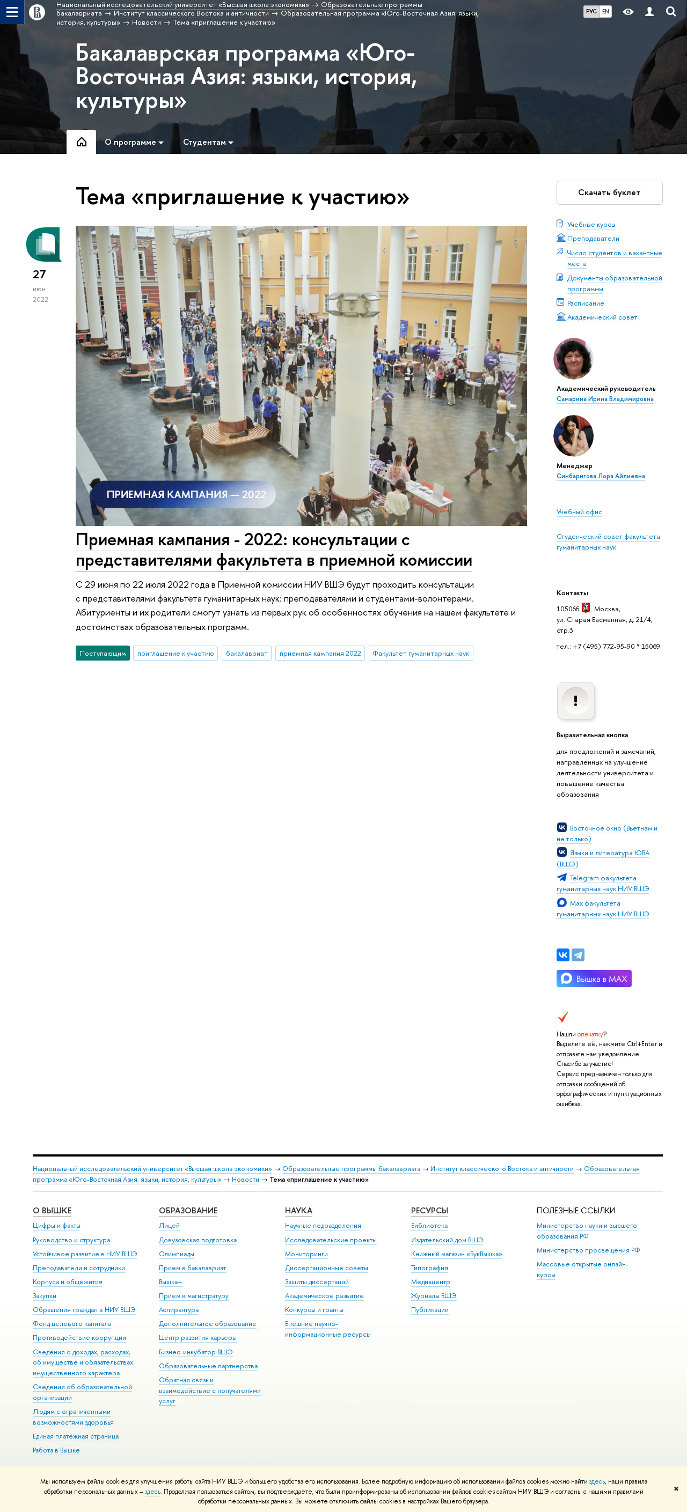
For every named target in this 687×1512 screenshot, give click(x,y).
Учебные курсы (591, 224)
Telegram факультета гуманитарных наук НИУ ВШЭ (603, 883)
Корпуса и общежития (68, 1281)
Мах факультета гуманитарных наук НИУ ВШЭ (603, 908)
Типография (429, 1267)
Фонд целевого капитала (72, 1323)
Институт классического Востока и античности (502, 1168)
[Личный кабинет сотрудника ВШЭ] (649, 12)
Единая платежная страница (76, 1436)
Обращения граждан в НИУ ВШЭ (84, 1309)
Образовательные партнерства (208, 1365)
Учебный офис (579, 511)
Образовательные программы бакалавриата (351, 1168)
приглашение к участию (175, 653)
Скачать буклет (609, 192)
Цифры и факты (57, 1225)
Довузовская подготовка (198, 1239)
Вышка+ (170, 1281)
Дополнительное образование (208, 1323)
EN (605, 11)
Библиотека (429, 1225)
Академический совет (602, 317)
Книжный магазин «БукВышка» (456, 1253)
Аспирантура (179, 1309)
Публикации (430, 1309)
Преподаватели (593, 238)
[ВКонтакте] (563, 954)
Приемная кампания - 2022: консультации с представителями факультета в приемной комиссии (274, 549)
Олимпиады (176, 1253)
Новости (245, 1179)
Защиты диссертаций (317, 1281)
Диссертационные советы (326, 1267)
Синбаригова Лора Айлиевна (601, 476)
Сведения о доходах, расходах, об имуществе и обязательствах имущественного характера (83, 1362)
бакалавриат (247, 653)
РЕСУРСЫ (429, 1210)
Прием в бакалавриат (192, 1267)
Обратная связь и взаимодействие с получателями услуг (210, 1390)
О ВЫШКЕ (52, 1210)
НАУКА (298, 1210)
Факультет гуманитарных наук (420, 653)
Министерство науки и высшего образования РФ (587, 1231)
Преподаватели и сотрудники (79, 1267)
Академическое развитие (324, 1295)
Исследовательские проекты (331, 1239)
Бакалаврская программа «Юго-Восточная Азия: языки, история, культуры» (246, 75)
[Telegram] (578, 954)
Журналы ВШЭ (434, 1295)
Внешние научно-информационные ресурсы (328, 1329)
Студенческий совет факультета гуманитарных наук (608, 541)
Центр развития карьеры (198, 1337)
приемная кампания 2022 (320, 653)
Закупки (44, 1295)
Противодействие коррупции (79, 1337)
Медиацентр (430, 1281)
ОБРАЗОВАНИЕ (188, 1210)
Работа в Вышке (56, 1450)
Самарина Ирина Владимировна (605, 399)
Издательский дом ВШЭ (447, 1239)
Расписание (585, 303)
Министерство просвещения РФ (588, 1250)
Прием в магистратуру (194, 1295)
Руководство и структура (71, 1239)
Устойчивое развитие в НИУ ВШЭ (85, 1253)
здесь (597, 1481)
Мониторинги (306, 1253)
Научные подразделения (323, 1225)
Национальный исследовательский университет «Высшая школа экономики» (152, 1168)
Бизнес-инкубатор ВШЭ (196, 1352)
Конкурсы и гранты (314, 1309)
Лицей (169, 1225)
